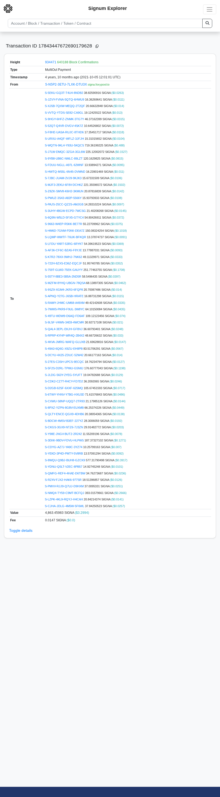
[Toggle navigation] (209, 9)
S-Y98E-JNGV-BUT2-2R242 (64, 434)
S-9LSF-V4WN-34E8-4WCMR (65, 322)
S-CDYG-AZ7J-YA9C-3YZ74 (64, 447)
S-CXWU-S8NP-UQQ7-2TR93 (65, 401)
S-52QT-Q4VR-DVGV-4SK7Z (64, 125)
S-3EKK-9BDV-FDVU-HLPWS (65, 440)
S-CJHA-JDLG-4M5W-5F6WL (65, 506)
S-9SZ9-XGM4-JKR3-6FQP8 (64, 289)
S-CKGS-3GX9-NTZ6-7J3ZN (64, 427)
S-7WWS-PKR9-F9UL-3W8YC (65, 309)
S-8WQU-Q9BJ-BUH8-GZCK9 (65, 460)
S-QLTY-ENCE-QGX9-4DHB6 (65, 414)
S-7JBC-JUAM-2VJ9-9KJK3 (63, 178)
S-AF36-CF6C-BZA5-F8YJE (64, 250)
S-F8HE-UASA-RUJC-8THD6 (65, 132)
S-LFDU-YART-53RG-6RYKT (64, 243)
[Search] (207, 23)
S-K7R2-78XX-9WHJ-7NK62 (64, 257)
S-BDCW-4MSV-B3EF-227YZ (64, 420)
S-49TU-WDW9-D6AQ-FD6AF (65, 316)
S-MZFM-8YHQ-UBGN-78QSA (65, 283)
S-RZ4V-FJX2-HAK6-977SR (63, 479)
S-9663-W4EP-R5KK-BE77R (64, 224)
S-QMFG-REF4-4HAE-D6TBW (65, 473)
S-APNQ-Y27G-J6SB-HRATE (64, 296)
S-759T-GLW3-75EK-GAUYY (64, 269)
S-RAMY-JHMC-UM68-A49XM (65, 302)
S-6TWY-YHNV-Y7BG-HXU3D (65, 394)
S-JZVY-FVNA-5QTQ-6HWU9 (65, 99)
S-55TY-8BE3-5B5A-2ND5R (63, 276)
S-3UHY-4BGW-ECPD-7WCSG (66, 210)
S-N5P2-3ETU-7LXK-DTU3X (66, 84)
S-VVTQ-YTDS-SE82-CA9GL (64, 112)
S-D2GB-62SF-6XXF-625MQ (64, 388)
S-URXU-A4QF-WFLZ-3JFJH (65, 138)
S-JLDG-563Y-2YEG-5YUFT (64, 375)
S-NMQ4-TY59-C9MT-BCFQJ (65, 493)
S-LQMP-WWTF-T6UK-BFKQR (66, 237)
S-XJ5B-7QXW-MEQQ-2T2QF (65, 106)
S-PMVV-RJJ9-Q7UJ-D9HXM (65, 486)
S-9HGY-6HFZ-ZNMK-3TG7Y (65, 119)
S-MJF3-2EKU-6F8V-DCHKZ (64, 184)
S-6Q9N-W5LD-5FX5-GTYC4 (65, 217)
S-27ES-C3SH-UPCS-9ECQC (65, 361)
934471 (50, 62)
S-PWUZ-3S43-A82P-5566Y (63, 198)
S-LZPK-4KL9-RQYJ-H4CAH (64, 499)
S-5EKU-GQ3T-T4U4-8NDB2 (64, 92)
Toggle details (20, 530)
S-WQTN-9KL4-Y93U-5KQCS (65, 145)
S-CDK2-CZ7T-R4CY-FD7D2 (64, 381)
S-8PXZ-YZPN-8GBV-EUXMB (65, 407)
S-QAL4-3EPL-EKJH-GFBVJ (64, 329)
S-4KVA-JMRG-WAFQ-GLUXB (65, 342)
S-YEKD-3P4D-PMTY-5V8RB (64, 453)
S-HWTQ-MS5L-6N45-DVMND (65, 171)
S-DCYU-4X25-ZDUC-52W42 (64, 355)
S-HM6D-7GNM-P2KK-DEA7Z (65, 230)
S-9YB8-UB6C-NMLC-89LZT (64, 158)
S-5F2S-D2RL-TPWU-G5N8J (64, 368)
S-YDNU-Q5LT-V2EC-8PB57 (64, 466)
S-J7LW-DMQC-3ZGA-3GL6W (65, 151)
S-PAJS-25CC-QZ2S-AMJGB (64, 204)
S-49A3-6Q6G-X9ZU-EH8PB (64, 348)
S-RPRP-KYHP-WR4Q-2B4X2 (65, 335)
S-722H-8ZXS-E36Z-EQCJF (64, 263)
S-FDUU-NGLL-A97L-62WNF (65, 165)
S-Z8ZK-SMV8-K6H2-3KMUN (64, 191)
